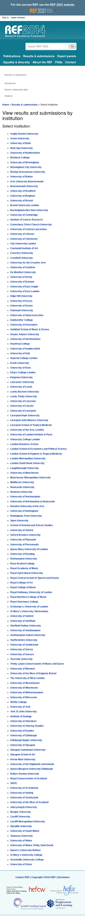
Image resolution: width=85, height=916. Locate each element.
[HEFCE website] (63, 889)
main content (18, 17)
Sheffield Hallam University (25, 625)
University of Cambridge (24, 215)
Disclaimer (64, 877)
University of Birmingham (24, 162)
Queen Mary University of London (29, 549)
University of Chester (22, 234)
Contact (70, 62)
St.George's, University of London (29, 606)
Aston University (19, 138)
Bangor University (20, 812)
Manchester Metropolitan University (30, 477)
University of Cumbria (22, 267)
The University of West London (27, 678)
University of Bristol (21, 200)
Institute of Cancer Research (26, 219)
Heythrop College (20, 343)
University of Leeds (21, 386)
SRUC (13, 783)
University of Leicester (23, 401)
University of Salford (21, 616)
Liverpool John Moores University (29, 420)
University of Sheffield (22, 621)
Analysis (9, 96)
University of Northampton (25, 496)
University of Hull (20, 353)
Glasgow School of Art (22, 754)
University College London (25, 439)
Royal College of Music (23, 587)
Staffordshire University (23, 640)
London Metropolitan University (27, 458)
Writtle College (18, 702)
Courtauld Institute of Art (24, 248)
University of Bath (20, 143)
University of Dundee (22, 730)
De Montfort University (23, 272)
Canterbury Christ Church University (31, 224)
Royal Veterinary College (24, 601)
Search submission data (16, 89)
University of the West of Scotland (29, 802)
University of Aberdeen (23, 721)
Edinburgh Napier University (26, 740)
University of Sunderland (24, 644)
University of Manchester (24, 472)
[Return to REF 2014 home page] (26, 31)
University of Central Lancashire (28, 229)
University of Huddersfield (25, 348)
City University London (23, 243)
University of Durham (22, 281)
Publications (11, 56)
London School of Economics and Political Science (38, 448)
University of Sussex (22, 654)
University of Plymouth (23, 539)
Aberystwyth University (23, 807)
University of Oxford (21, 530)
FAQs (58, 62)
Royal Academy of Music (24, 568)
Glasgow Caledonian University (27, 749)
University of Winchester (24, 687)
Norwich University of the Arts (27, 506)
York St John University (23, 711)
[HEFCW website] (26, 889)
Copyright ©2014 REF (43, 877)
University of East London (24, 291)
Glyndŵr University (21, 826)
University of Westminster (25, 683)
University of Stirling (21, 792)
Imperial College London (23, 358)
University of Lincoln (21, 405)
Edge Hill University (21, 296)
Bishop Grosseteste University (27, 172)
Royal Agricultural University (26, 573)
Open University (19, 520)
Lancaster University (22, 382)
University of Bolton (21, 176)
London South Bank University (27, 463)
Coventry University (21, 253)
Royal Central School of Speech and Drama (34, 578)
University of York (20, 706)
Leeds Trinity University (23, 396)
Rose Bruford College (22, 563)
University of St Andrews (24, 788)
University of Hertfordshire (25, 339)
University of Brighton (22, 195)
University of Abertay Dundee (27, 725)
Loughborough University (24, 468)
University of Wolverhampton (26, 692)
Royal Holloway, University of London (31, 592)
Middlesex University (22, 482)
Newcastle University (22, 487)
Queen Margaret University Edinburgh (31, 768)
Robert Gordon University (24, 773)
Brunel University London (24, 205)
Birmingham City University (26, 167)
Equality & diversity (16, 62)
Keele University (19, 363)
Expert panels (66, 56)
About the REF (42, 62)
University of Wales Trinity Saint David (31, 845)
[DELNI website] (59, 903)
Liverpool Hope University (25, 415)
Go (72, 46)
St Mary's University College (26, 855)
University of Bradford (22, 191)
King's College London (22, 372)
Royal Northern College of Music (28, 597)
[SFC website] (29, 903)
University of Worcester (23, 697)
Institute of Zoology (21, 716)
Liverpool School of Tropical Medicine (31, 425)
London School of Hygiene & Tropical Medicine (36, 453)
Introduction (10, 83)
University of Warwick (22, 668)
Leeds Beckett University (24, 391)
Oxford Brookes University (25, 535)
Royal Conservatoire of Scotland (28, 778)
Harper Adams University (24, 334)
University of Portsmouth (24, 544)
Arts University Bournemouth (26, 181)
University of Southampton (25, 630)
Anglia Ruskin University (24, 133)
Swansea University (21, 835)
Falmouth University (21, 310)
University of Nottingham (24, 511)
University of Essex (21, 301)
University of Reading (22, 554)
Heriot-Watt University (22, 759)
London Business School (24, 444)
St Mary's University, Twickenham (29, 611)
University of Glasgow (22, 745)
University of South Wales (24, 831)
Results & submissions (39, 56)
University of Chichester (24, 238)
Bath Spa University (21, 148)
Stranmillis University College (27, 859)
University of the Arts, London (27, 429)
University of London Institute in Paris (31, 434)
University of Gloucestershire (26, 315)
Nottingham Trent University (26, 515)
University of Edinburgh (23, 735)
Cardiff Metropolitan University (27, 821)
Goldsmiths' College (21, 320)
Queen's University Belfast (25, 850)
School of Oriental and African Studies (31, 525)
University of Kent (20, 367)
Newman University (21, 492)
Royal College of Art (21, 582)
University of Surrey (21, 649)
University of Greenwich (23, 324)
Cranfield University (21, 258)
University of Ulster (21, 864)
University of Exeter (21, 305)
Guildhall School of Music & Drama (29, 329)
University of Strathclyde (24, 797)
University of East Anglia (24, 286)
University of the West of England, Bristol (33, 673)
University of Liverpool (23, 410)
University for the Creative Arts (28, 262)
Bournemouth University (24, 186)
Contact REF (22, 877)
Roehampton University (23, 558)
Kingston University (21, 377)
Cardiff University (20, 816)
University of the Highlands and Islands (32, 764)
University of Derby (21, 277)
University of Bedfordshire (25, 152)
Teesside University (21, 659)
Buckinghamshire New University (29, 210)
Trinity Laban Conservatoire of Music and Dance (37, 663)
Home (5, 104)
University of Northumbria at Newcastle (32, 501)
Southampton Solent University (27, 635)
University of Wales (21, 840)
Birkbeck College (20, 157)
